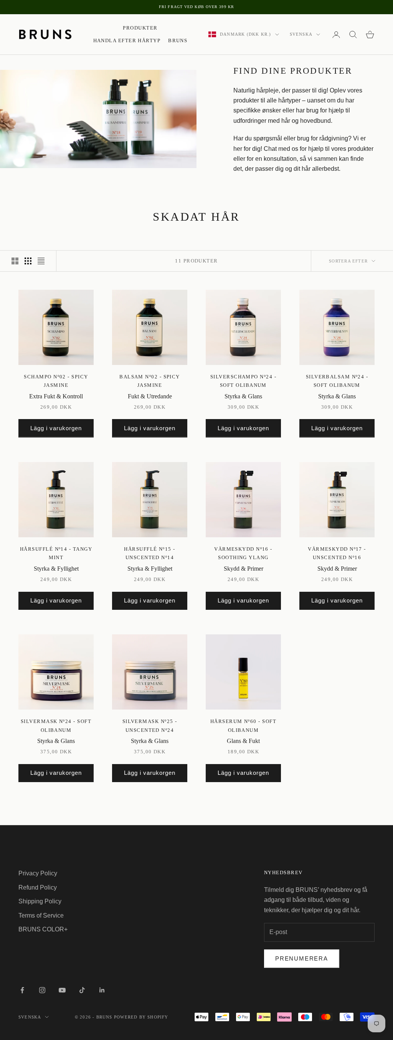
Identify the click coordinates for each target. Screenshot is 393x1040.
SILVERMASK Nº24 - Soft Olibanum (56, 725)
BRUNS (177, 40)
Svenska (301, 34)
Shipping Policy (39, 901)
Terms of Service (41, 915)
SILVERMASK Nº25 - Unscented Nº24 (149, 725)
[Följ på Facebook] (22, 990)
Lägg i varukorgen (56, 428)
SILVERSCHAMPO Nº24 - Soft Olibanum (243, 381)
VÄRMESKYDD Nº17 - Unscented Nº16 (337, 553)
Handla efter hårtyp (127, 40)
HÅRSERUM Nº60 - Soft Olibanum (243, 725)
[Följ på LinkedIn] (102, 990)
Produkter (140, 28)
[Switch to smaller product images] (28, 261)
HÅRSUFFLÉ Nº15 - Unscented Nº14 (149, 553)
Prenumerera (301, 958)
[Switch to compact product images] (41, 261)
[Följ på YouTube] (62, 990)
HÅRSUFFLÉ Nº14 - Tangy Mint (56, 553)
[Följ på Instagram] (42, 990)
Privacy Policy (37, 873)
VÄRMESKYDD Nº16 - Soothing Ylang (243, 553)
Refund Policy (37, 887)
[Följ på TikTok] (82, 990)
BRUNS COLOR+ (43, 929)
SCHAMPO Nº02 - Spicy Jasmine (56, 381)
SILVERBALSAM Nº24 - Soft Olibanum (337, 381)
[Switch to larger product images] (15, 261)
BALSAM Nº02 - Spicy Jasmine (149, 381)
